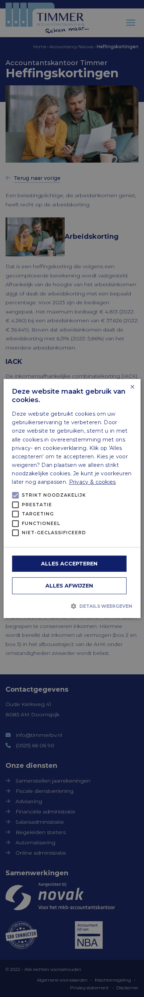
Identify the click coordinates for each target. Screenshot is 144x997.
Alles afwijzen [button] (69, 585)
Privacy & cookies (92, 482)
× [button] (132, 387)
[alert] (72, 498)
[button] (72, 606)
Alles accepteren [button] (69, 563)
